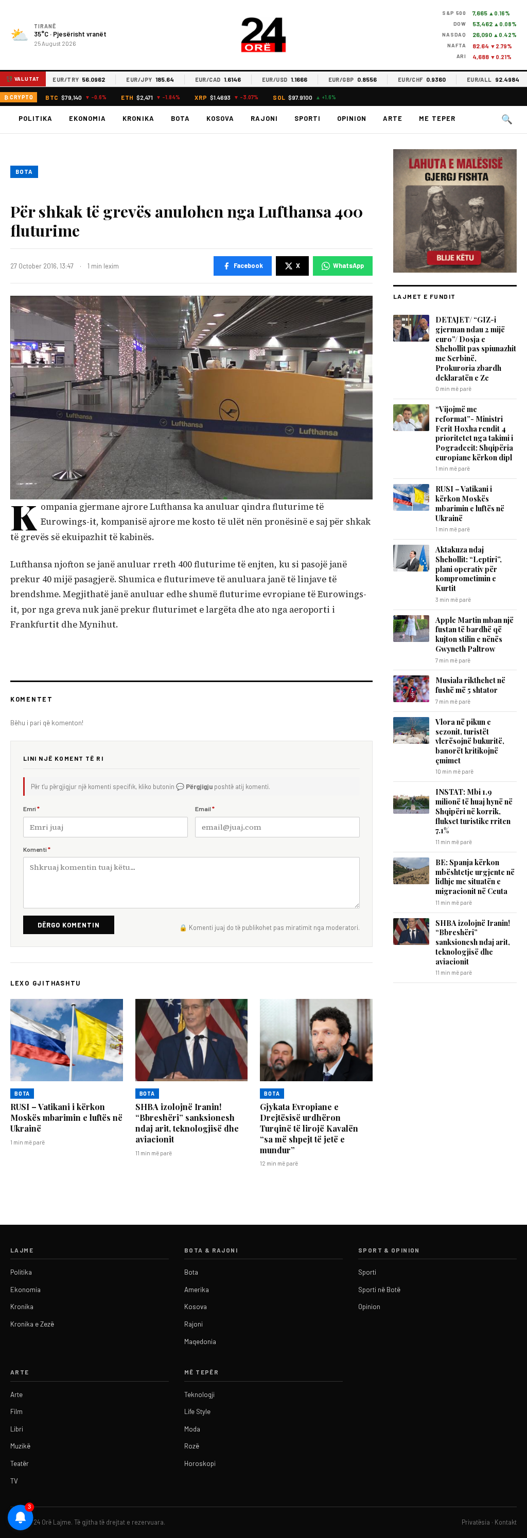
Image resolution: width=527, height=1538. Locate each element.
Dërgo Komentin (69, 925)
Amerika (196, 1289)
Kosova (220, 118)
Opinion (351, 118)
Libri (16, 1429)
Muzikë (20, 1446)
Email (205, 808)
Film (16, 1411)
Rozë (191, 1446)
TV (14, 1481)
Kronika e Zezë (32, 1324)
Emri (31, 808)
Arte (392, 118)
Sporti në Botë (379, 1289)
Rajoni (264, 118)
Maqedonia (200, 1341)
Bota (180, 118)
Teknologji (199, 1394)
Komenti (36, 849)
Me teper (437, 118)
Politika (35, 118)
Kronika (138, 118)
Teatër (19, 1463)
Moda (192, 1429)
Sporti (307, 118)
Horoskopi (200, 1463)
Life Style (197, 1411)
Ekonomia (87, 118)
